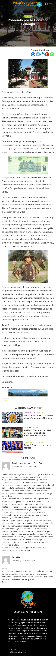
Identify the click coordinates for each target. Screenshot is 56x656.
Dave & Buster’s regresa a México (37, 446)
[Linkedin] (42, 54)
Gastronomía (29, 412)
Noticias (27, 427)
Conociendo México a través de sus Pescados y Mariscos (38, 416)
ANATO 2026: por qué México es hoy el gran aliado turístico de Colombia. (38, 433)
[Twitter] (38, 54)
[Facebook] (33, 54)
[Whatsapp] (52, 54)
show (5, 400)
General (28, 16)
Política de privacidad (17, 652)
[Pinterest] (47, 54)
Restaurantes (29, 442)
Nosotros (12, 649)
